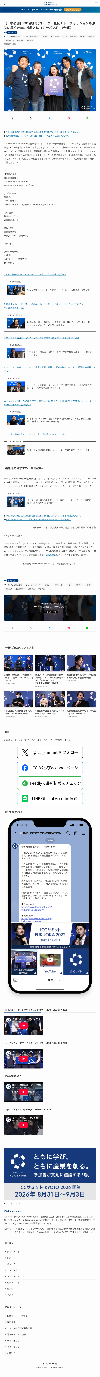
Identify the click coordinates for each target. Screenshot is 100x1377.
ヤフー (65, 36)
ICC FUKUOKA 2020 (14, 36)
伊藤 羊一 (73, 36)
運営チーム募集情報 (16, 1334)
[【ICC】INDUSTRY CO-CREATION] (49, 3)
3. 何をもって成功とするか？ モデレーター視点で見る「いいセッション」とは (41, 337)
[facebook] (44, 1364)
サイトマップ (13, 1346)
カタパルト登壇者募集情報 (19, 1328)
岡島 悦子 (91, 36)
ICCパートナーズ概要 (17, 1315)
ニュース (11, 1263)
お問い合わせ (13, 1352)
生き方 (10, 1288)
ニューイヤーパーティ (31, 36)
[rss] (56, 1364)
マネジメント (13, 1276)
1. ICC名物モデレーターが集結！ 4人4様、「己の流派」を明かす (35, 274)
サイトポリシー (14, 1340)
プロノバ (45, 36)
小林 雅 (82, 36)
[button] (13, 118)
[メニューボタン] (96, 3)
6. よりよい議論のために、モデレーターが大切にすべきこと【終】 (35, 434)
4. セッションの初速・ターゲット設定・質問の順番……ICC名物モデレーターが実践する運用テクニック (59, 386)
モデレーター (55, 36)
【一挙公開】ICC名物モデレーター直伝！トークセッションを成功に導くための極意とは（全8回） (59, 501)
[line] (50, 1364)
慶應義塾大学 (9, 40)
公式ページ (51, 554)
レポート (11, 1257)
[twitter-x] (47, 1364)
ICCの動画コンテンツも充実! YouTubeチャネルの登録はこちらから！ (38, 135)
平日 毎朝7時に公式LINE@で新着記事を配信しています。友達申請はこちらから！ (44, 131)
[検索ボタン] (3, 3)
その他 (10, 1294)
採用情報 (11, 1322)
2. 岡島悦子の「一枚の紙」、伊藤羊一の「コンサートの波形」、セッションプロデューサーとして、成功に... (59, 323)
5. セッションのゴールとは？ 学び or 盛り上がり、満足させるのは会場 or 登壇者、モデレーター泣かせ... (59, 420)
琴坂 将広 (30, 40)
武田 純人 (20, 40)
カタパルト (12, 1270)
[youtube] (53, 1364)
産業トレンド (13, 1282)
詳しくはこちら (73, 9)
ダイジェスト (12, 32)
